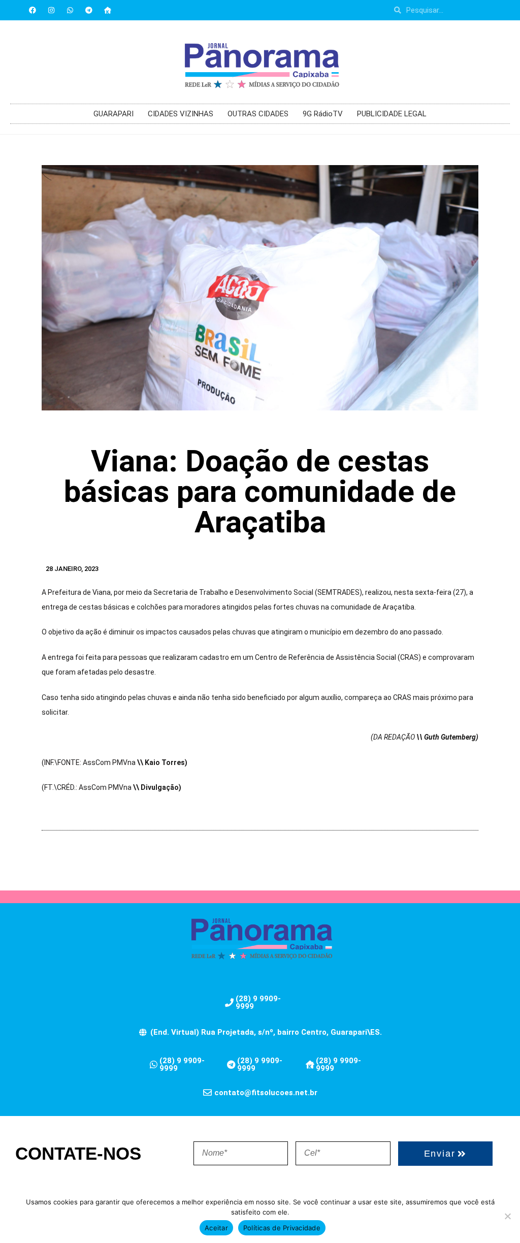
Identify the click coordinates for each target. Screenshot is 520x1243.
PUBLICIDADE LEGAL (392, 113)
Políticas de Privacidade (281, 1228)
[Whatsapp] (70, 10)
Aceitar (216, 1228)
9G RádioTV (323, 113)
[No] (507, 1216)
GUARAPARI (113, 113)
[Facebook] (32, 10)
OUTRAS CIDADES (258, 113)
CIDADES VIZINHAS (180, 113)
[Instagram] (51, 10)
